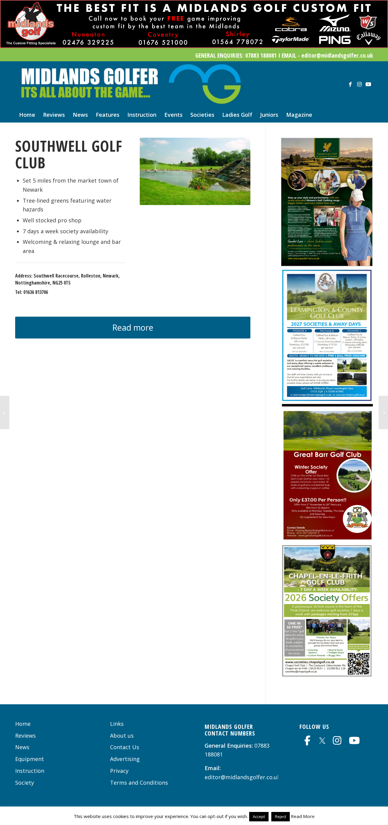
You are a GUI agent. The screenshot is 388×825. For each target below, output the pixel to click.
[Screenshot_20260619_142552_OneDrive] (327, 539)
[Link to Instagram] (359, 84)
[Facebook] (307, 740)
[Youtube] (354, 740)
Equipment (29, 759)
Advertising (125, 759)
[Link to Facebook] (350, 84)
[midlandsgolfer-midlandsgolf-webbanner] (194, 45)
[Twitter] (322, 739)
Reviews (25, 735)
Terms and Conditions (139, 782)
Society (24, 782)
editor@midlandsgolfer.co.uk (242, 777)
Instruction (29, 770)
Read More (303, 816)
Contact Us (124, 747)
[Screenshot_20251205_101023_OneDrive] (327, 675)
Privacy (119, 770)
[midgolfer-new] (129, 84)
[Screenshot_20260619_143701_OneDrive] (327, 264)
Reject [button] (280, 816)
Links (117, 723)
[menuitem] (27, 114)
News (22, 747)
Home (23, 723)
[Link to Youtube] (368, 84)
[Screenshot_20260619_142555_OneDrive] (327, 404)
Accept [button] (259, 816)
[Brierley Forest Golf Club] (4, 412)
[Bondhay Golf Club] (383, 412)
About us (122, 735)
